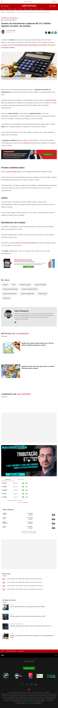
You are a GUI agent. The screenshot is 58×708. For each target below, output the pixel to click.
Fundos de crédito (40, 284)
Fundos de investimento (10, 20)
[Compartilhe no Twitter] (49, 32)
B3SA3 (4, 486)
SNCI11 (36, 9)
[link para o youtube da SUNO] (35, 684)
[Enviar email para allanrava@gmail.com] (15, 322)
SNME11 (31, 9)
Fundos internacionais (9, 293)
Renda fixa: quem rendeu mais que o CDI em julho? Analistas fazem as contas (38, 344)
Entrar (54, 1)
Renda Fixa (27, 143)
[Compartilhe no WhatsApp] (52, 32)
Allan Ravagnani (21, 311)
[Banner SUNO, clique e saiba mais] (29, 84)
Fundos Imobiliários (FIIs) (29, 289)
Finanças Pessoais (11, 12)
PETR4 (4, 483)
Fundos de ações (25, 284)
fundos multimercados (14, 171)
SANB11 (5, 490)
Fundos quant (42, 293)
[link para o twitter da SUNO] (26, 684)
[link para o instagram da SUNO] (31, 684)
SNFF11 (25, 9)
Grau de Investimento (30, 243)
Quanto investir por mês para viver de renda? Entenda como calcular (38, 367)
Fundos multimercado (27, 293)
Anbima (5, 284)
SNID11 (20, 9)
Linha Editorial (21, 651)
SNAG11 (9, 9)
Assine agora (29, 668)
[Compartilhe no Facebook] (46, 32)
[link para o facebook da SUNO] (22, 684)
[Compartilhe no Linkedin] (55, 32)
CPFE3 (4, 493)
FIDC (13, 284)
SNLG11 (42, 9)
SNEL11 (15, 9)
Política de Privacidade (11, 651)
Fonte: (23, 502)
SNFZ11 (4, 9)
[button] (5, 6)
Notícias (3, 12)
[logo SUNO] (28, 2)
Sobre (2, 651)
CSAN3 (5, 497)
